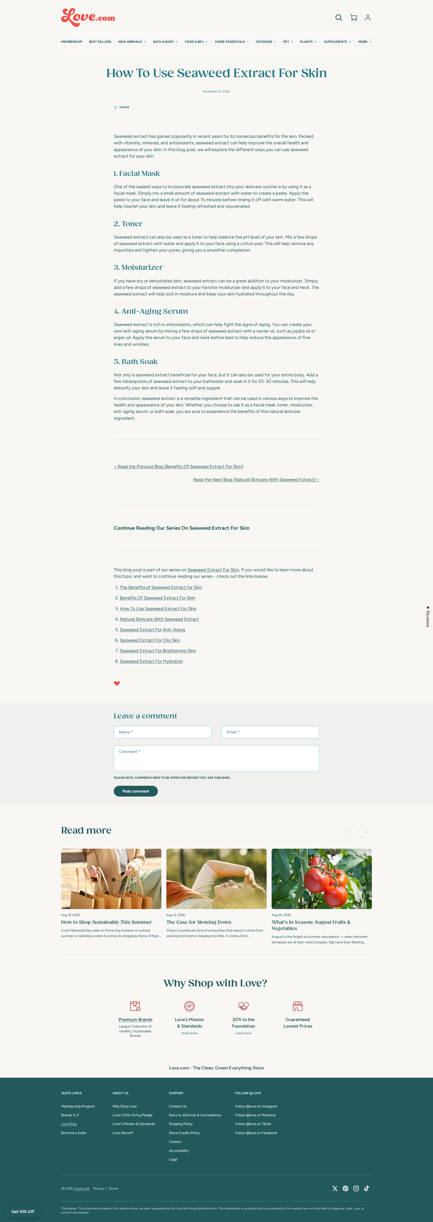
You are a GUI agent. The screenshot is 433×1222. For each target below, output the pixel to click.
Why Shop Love (125, 1106)
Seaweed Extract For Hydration (151, 661)
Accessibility (179, 1151)
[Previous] (349, 832)
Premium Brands (135, 1019)
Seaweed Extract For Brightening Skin (158, 650)
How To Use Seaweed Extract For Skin (158, 608)
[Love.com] (88, 17)
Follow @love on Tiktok (253, 1124)
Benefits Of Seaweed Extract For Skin (157, 598)
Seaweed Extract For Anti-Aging (152, 629)
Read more (86, 830)
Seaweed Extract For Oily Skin (150, 640)
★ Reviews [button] (428, 616)
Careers (175, 1142)
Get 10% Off (23, 1211)
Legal (173, 1159)
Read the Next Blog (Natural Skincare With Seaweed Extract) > (256, 479)
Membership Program (78, 1106)
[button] (132, 42)
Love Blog (68, 1124)
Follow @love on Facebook (256, 1133)
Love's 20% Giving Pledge (133, 1115)
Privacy (98, 1188)
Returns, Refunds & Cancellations (195, 1115)
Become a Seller (74, 1133)
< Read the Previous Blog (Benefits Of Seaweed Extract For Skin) (178, 466)
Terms (113, 1188)
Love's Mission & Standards (134, 1124)
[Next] (365, 832)
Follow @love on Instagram (256, 1106)
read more (189, 1033)
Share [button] (124, 107)
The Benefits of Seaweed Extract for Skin (161, 587)
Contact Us (178, 1106)
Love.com (82, 1188)
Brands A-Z (70, 1115)
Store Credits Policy (184, 1133)
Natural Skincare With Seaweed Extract (159, 619)
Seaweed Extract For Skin (213, 570)
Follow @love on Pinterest (255, 1115)
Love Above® (123, 1133)
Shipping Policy (181, 1124)
